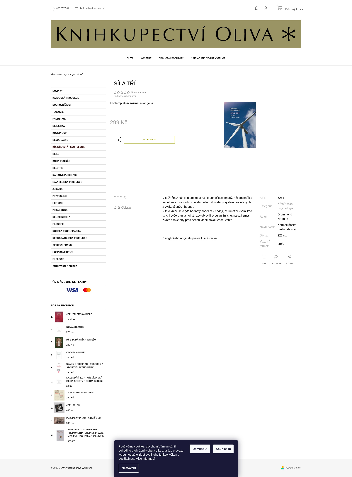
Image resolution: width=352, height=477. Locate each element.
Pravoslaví (59, 196)
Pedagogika (60, 210)
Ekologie (58, 259)
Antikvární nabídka (64, 266)
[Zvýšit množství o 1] (121, 138)
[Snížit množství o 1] (121, 142)
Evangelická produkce (67, 182)
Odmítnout (200, 448)
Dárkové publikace (64, 175)
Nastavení (129, 468)
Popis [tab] (120, 198)
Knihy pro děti (61, 161)
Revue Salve (60, 140)
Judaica (57, 189)
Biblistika (58, 126)
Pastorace (59, 119)
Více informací (145, 458)
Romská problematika (66, 231)
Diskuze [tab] (122, 207)
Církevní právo (62, 245)
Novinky (57, 91)
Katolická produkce (65, 98)
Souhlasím (223, 448)
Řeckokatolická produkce (69, 238)
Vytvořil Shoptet (293, 467)
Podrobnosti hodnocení (125, 96)
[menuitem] (130, 58)
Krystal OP (59, 133)
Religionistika (61, 217)
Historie (57, 203)
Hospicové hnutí (62, 252)
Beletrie (57, 168)
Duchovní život (61, 105)
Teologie (58, 112)
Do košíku (149, 139)
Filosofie (58, 224)
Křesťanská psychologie (68, 147)
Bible (55, 154)
